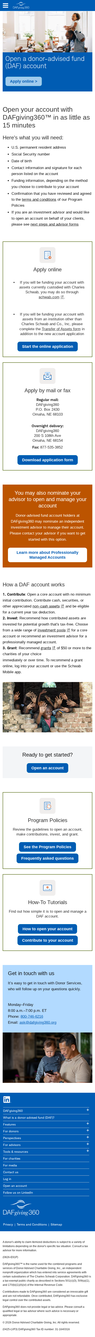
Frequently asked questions (49, 859)
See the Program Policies (50, 848)
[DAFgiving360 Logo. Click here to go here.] (21, 5)
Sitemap (56, 1224)
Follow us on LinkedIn (18, 1192)
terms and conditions (39, 199)
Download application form (50, 461)
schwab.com (49, 297)
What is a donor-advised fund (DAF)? (28, 1117)
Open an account (49, 769)
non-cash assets (46, 606)
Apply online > (23, 81)
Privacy (8, 1224)
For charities (11, 1158)
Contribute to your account (50, 941)
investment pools (52, 630)
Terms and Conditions (32, 1224)
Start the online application (50, 347)
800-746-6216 (32, 1016)
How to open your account (50, 930)
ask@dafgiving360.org (37, 1022)
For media (10, 1165)
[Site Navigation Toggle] (5, 5)
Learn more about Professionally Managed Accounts (48, 556)
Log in (7, 1179)
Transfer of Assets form (61, 329)
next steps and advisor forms (54, 224)
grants (46, 648)
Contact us (10, 1172)
